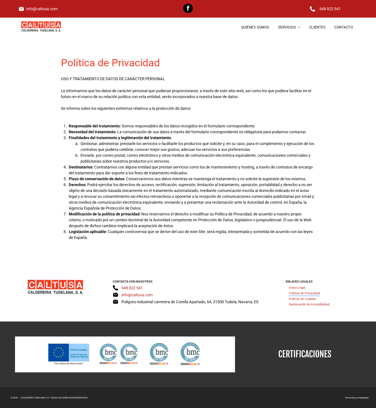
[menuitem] (255, 27)
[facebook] (188, 8)
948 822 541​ (330, 9)
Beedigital (363, 397)
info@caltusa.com (42, 9)
